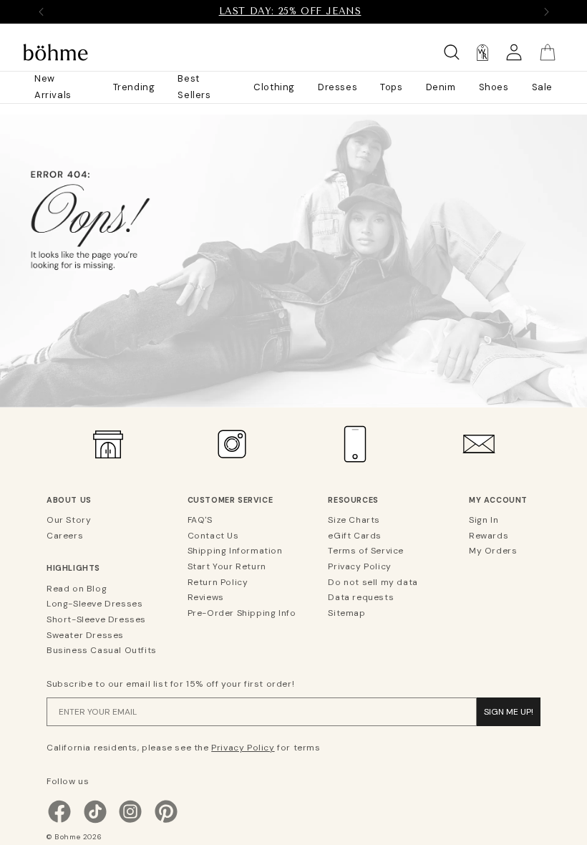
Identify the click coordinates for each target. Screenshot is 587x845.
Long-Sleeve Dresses (94, 603)
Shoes (494, 87)
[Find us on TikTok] (95, 821)
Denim (441, 87)
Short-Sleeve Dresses (96, 619)
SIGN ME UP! (508, 712)
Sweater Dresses (85, 635)
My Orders (493, 550)
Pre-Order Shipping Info (242, 613)
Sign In (483, 520)
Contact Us (213, 535)
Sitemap (346, 613)
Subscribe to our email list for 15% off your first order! (170, 684)
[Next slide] (546, 11)
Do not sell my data (372, 582)
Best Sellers (194, 86)
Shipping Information (235, 550)
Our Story (69, 520)
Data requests (361, 597)
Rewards (488, 535)
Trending (134, 87)
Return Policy (218, 582)
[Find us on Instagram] (130, 821)
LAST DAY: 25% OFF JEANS (290, 11)
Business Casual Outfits (102, 650)
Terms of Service (366, 550)
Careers (65, 535)
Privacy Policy (359, 566)
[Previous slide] (40, 11)
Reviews (206, 597)
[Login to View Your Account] (514, 52)
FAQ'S (200, 520)
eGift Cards (355, 535)
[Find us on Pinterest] (166, 821)
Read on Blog (77, 588)
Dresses (337, 87)
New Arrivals (53, 86)
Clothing (274, 87)
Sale (542, 87)
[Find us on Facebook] (59, 821)
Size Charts (354, 520)
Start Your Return (227, 566)
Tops (391, 87)
